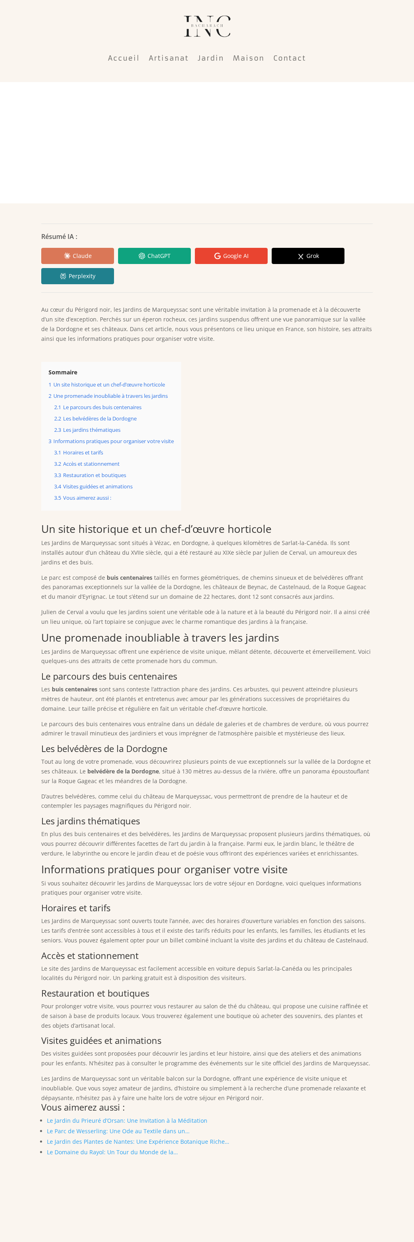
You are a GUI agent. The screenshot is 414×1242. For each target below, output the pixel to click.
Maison (248, 58)
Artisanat (169, 58)
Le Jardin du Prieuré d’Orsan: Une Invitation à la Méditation (127, 1120)
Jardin (211, 58)
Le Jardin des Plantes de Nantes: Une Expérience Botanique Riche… (138, 1141)
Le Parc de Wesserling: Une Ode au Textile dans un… (118, 1131)
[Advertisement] (207, 142)
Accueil (124, 58)
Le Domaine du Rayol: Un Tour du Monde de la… (112, 1152)
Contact (289, 58)
